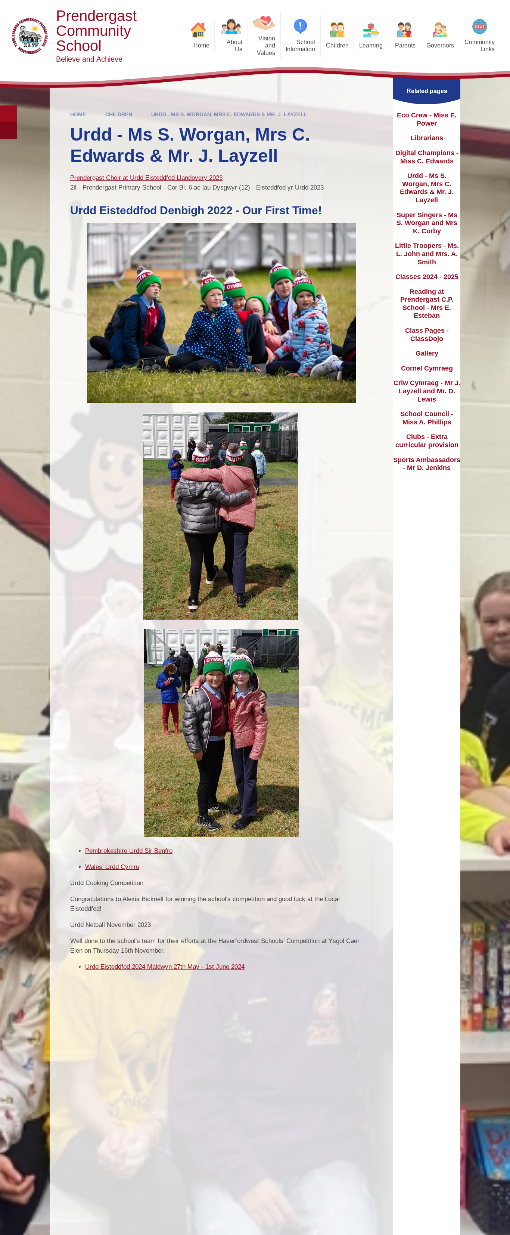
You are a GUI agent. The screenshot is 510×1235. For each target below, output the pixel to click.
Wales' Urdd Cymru (112, 866)
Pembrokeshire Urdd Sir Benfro (128, 850)
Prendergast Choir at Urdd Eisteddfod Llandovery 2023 (146, 177)
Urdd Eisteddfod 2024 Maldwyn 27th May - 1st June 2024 (165, 966)
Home (78, 114)
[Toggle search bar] (8, 113)
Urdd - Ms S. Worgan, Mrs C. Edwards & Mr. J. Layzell (229, 114)
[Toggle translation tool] (8, 130)
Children (118, 114)
